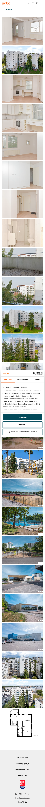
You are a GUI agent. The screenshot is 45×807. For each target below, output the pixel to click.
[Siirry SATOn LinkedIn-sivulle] (29, 794)
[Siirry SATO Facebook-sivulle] (16, 794)
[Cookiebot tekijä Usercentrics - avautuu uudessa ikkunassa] (32, 373)
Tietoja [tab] (37, 379)
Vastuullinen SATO (22, 770)
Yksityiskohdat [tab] (22, 379)
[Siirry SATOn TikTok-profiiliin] (24, 794)
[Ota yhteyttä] (33, 3)
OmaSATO (22, 776)
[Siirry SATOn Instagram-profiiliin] (20, 794)
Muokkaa (21, 424)
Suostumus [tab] (8, 379)
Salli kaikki (22, 417)
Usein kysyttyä (22, 764)
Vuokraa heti (22, 758)
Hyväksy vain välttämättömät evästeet (22, 432)
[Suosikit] (37, 3)
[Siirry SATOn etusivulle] (6, 3)
